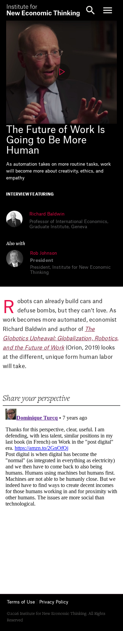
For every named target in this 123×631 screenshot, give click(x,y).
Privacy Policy (53, 602)
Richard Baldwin (47, 214)
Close (15, 10)
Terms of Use (21, 602)
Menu (107, 10)
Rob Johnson (43, 253)
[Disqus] (61, 492)
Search (90, 10)
